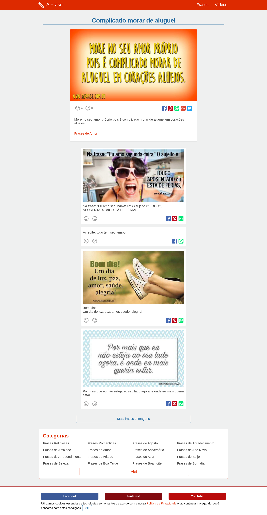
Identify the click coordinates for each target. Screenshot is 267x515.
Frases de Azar (143, 457)
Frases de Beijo (188, 457)
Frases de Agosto (145, 443)
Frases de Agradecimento (195, 443)
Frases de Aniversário (148, 450)
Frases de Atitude (100, 457)
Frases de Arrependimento (62, 457)
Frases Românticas (102, 443)
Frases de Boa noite (147, 463)
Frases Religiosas (56, 443)
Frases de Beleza (55, 463)
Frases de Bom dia (191, 463)
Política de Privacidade (161, 503)
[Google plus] (183, 108)
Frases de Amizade (57, 450)
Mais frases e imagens (133, 419)
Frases (203, 4)
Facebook (70, 496)
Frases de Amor (85, 133)
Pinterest (133, 496)
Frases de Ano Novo (192, 450)
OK (87, 508)
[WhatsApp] (177, 108)
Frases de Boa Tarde (103, 463)
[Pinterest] (170, 108)
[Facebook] (164, 108)
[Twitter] (189, 108)
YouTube (197, 496)
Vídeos (221, 4)
